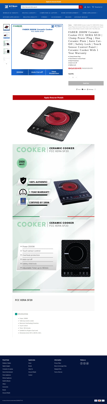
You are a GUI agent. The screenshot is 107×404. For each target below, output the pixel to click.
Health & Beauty (30, 17)
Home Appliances (89, 13)
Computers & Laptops (48, 13)
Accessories (56, 17)
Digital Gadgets (29, 13)
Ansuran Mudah (81, 17)
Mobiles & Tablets (10, 13)
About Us (30, 369)
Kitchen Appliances (11, 17)
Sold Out (86, 83)
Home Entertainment (69, 13)
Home (70, 25)
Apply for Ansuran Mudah (53, 1)
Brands (68, 17)
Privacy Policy (57, 363)
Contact (30, 375)
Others (44, 17)
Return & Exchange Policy (60, 366)
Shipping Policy (57, 369)
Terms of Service (58, 372)
